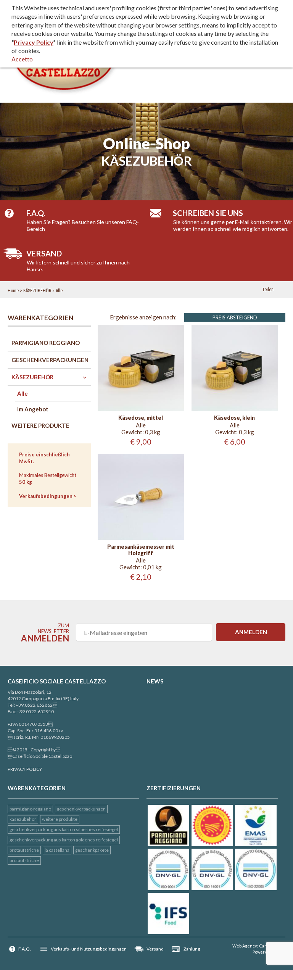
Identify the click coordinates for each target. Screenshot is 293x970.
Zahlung (192, 949)
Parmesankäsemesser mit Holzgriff (140, 550)
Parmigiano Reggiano (30, 809)
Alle (59, 290)
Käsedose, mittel (140, 418)
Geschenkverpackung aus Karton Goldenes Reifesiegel (64, 840)
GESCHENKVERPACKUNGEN (81, 809)
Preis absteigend (235, 317)
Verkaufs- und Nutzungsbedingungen (89, 949)
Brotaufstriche (24, 850)
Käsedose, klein (234, 418)
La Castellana (57, 850)
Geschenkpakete (92, 850)
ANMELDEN (251, 631)
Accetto (22, 59)
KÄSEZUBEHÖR (37, 290)
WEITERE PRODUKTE (59, 819)
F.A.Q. (24, 949)
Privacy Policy (33, 42)
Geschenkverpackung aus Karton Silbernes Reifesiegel (64, 829)
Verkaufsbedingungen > (47, 496)
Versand (155, 949)
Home (13, 290)
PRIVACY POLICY (25, 769)
